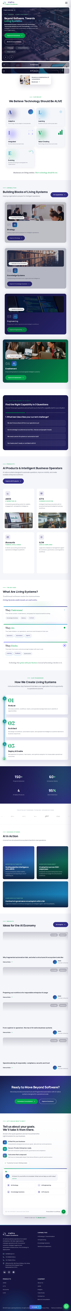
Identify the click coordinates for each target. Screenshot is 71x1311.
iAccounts (6, 1289)
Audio (54, 935)
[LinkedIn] (4, 1272)
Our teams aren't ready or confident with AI (21, 443)
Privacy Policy (45, 1308)
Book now (35, 82)
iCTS (4, 1286)
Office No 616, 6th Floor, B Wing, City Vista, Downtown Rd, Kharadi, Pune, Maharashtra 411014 (17, 1265)
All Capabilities (58, 195)
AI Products (45, 1192)
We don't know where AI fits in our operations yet (23, 423)
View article (7, 962)
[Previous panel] (6, 57)
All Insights (59, 924)
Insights (40, 1289)
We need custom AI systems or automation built (23, 436)
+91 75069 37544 (10, 1260)
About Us (40, 1283)
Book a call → (42, 1217)
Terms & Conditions (56, 1308)
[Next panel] (11, 57)
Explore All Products (12, 481)
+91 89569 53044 (10, 1257)
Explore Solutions (48, 1101)
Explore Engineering (16, 330)
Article (62, 935)
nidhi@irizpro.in (9, 1254)
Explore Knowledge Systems (18, 284)
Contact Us (41, 1296)
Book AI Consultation (14, 42)
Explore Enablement (14, 378)
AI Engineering (46, 1185)
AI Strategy (14, 1185)
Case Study (41, 1293)
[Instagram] (9, 1272)
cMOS (4, 1283)
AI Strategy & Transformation (46, 1236)
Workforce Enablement (44, 1246)
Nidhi (59, 961)
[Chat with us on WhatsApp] (66, 1306)
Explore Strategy (15, 238)
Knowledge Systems (17, 1192)
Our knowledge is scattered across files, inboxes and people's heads (29, 430)
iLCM (4, 1293)
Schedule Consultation (25, 1101)
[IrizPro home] (10, 3)
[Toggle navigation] (66, 2)
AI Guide (34, 1307)
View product (9, 527)
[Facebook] (13, 1272)
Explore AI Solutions (13, 35)
